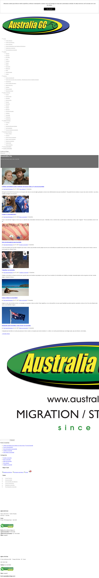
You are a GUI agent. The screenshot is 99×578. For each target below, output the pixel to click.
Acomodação (8, 81)
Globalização (8, 143)
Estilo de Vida (8, 100)
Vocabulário (8, 118)
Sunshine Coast (9, 72)
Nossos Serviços (9, 85)
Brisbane (7, 55)
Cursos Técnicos (9, 44)
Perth (7, 70)
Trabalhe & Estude (6, 120)
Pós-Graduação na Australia (11, 50)
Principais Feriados (10, 111)
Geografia (8, 103)
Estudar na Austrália (10, 141)
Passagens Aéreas (9, 90)
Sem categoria (22, 189)
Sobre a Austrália (6, 92)
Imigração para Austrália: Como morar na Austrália (16, 325)
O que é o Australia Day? (9, 214)
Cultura (7, 94)
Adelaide (7, 53)
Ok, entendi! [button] (49, 9)
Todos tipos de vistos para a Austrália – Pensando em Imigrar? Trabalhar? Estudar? (22, 79)
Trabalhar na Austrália (8, 270)
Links (7, 124)
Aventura (7, 135)
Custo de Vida (8, 96)
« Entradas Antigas (6, 333)
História (7, 107)
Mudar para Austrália (23, 328)
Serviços (5, 76)
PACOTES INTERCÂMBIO (7, 148)
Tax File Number (9, 128)
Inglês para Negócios (10, 42)
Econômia (8, 98)
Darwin (7, 63)
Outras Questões (9, 144)
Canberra (7, 61)
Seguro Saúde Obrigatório (11, 83)
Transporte (8, 116)
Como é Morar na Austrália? (10, 297)
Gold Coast (8, 66)
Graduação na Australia (10, 48)
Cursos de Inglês (8, 480)
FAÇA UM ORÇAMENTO (7, 146)
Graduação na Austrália (9, 485)
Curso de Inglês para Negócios (11, 481)
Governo (7, 105)
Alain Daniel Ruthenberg (8, 189)
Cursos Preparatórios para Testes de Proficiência (15, 46)
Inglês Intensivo (9, 40)
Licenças (7, 122)
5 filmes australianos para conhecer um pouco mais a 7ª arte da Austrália (23, 186)
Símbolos (8, 113)
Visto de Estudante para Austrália (11, 242)
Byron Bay (8, 57)
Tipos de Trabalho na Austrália (12, 129)
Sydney (7, 74)
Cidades (4, 51)
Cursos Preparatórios (9, 483)
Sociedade (8, 115)
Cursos (4, 38)
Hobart (7, 64)
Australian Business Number (11, 126)
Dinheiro (7, 87)
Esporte (7, 102)
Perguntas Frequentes (7, 131)
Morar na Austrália (23, 217)
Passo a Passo (9, 133)
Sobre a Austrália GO (10, 77)
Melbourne (8, 68)
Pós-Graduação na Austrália (10, 487)
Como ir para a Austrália (10, 139)
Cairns (7, 59)
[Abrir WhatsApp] (96, 575)
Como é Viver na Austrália (11, 137)
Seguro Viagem (9, 89)
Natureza (7, 109)
